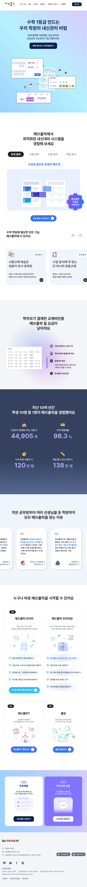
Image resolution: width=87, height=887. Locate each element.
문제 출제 (16, 154)
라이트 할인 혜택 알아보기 (22, 690)
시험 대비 (34, 154)
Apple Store (80, 854)
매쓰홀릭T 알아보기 (21, 749)
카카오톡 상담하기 (63, 819)
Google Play (65, 854)
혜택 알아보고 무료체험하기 (43, 46)
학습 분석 (71, 154)
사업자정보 (25, 878)
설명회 (63, 4)
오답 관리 (53, 154)
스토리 (35, 4)
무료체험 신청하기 (24, 819)
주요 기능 (23, 4)
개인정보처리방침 (15, 878)
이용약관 (4, 878)
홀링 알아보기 (61, 749)
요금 (29, 4)
